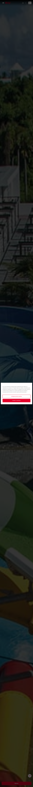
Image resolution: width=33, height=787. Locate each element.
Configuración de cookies (16, 396)
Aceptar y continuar (16, 400)
